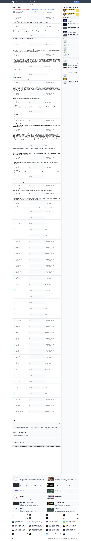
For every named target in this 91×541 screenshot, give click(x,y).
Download (76, 1)
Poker (71, 21)
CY (68, 51)
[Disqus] (36, 462)
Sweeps (26, 1)
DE (68, 44)
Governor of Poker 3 (29, 4)
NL (74, 83)
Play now (77, 10)
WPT (68, 21)
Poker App (74, 32)
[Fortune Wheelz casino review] (65, 79)
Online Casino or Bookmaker (72, 65)
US (68, 60)
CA (68, 54)
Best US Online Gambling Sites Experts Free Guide (63, 538)
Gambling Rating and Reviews (19, 4)
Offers (31, 1)
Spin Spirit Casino (70, 83)
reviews (17, 14)
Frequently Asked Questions (76, 25)
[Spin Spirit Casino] (65, 82)
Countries (75, 36)
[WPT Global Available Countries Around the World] (65, 35)
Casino (17, 1)
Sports (22, 1)
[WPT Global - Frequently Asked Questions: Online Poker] (65, 24)
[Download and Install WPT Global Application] (65, 20)
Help (68, 28)
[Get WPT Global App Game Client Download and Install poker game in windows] (65, 31)
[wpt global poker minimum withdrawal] (65, 28)
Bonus (35, 1)
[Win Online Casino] (65, 68)
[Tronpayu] (65, 64)
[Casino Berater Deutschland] (65, 71)
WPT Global (69, 25)
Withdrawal (71, 28)
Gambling (40, 1)
